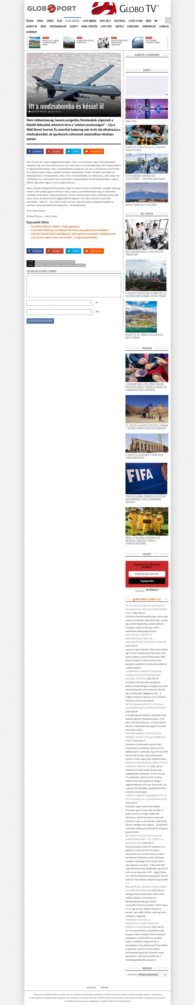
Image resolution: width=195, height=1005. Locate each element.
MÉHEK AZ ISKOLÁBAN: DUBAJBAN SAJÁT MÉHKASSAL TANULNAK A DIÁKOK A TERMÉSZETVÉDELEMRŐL (142, 540)
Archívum (132, 974)
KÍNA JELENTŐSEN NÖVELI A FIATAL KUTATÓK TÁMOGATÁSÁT (119, 42)
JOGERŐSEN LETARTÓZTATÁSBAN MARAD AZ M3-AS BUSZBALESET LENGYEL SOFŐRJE (143, 675)
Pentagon (67, 265)
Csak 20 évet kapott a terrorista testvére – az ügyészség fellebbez (64, 237)
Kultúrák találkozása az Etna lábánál (141, 204)
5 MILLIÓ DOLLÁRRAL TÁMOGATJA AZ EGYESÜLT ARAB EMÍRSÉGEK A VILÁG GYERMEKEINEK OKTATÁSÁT (145, 499)
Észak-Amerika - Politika (63, 262)
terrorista (79, 265)
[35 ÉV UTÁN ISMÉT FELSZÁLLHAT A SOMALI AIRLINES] (137, 42)
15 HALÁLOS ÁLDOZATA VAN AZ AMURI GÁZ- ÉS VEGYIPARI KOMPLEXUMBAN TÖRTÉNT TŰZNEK (145, 294)
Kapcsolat (104, 987)
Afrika (45, 38)
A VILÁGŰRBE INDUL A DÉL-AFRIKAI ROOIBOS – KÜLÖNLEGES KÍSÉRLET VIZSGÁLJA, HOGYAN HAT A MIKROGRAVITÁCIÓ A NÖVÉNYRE (146, 387)
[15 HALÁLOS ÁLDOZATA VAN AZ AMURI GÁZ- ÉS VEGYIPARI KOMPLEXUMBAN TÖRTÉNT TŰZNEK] (69, 42)
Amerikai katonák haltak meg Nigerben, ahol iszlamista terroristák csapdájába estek (73, 234)
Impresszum (91, 987)
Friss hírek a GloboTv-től (148, 599)
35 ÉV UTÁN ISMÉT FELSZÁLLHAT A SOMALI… (153, 41)
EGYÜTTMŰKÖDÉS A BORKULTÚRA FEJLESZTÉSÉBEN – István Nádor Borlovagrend (145, 177)
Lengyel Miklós (39, 112)
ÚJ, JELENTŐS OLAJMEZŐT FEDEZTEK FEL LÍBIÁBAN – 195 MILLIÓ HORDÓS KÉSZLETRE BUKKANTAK (146, 427)
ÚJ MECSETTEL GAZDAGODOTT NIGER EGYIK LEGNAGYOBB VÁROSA (144, 456)
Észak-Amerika (42, 262)
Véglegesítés (147, 581)
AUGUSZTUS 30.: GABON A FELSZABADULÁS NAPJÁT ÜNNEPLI (50, 42)
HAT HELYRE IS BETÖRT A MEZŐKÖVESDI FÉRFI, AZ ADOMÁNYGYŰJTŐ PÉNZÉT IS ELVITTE (145, 638)
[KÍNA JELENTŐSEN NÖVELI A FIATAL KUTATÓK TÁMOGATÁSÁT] (103, 42)
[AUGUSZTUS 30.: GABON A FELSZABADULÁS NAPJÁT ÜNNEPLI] (34, 42)
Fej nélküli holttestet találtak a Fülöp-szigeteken (55, 226)
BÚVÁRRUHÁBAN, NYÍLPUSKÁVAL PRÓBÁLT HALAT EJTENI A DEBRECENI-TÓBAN (145, 737)
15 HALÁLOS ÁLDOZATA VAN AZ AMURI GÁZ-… (85, 41)
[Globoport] (51, 8)
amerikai (40, 265)
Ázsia (80, 38)
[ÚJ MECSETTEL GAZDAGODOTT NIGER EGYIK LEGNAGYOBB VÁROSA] (147, 443)
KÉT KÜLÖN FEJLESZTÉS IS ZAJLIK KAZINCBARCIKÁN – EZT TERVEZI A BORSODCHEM (144, 839)
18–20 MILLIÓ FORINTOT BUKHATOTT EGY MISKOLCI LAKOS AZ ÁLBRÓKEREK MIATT (146, 609)
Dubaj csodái (131, 121)
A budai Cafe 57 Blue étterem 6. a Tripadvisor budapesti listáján (145, 148)
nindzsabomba (53, 265)
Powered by (115, 243)
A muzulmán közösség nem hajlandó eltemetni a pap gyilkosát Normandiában (69, 230)
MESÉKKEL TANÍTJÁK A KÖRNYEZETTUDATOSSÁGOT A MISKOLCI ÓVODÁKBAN (141, 923)
